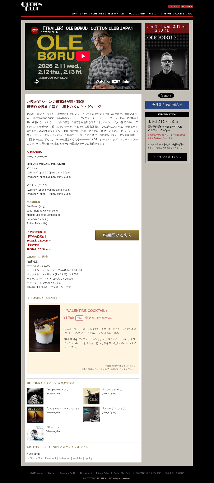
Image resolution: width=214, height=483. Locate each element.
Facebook (50, 458)
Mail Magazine (37, 473)
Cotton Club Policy (122, 473)
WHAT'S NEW (80, 14)
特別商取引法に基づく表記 (148, 473)
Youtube (77, 458)
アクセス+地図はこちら (167, 156)
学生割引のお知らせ (167, 105)
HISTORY (154, 14)
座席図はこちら (117, 235)
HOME (174, 6)
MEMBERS (186, 6)
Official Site (36, 458)
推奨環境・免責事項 (174, 473)
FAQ (190, 14)
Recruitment (86, 473)
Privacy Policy (102, 473)
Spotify (88, 458)
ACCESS (180, 14)
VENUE (167, 14)
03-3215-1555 (163, 121)
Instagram (64, 458)
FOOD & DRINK (136, 14)
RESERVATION (115, 14)
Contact (52, 473)
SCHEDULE (97, 14)
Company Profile (68, 473)
